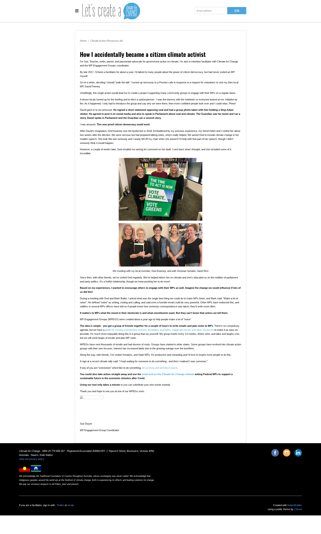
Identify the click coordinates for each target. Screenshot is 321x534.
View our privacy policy (31, 459)
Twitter (60, 505)
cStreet (298, 509)
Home (83, 40)
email (70, 505)
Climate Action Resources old (106, 40)
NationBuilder (294, 505)
